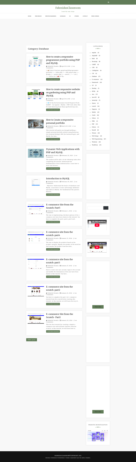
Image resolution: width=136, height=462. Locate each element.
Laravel (94, 106)
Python (94, 127)
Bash (93, 58)
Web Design (38, 16)
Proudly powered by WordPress (55, 457)
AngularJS (94, 55)
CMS (93, 67)
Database (62, 16)
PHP (93, 124)
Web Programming (50, 16)
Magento (94, 109)
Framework (95, 82)
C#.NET (94, 64)
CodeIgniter (95, 70)
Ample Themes (86, 457)
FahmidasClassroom (68, 8)
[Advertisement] (68, 30)
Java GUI (94, 97)
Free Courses (95, 16)
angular (94, 52)
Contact (85, 16)
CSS (93, 73)
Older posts (32, 339)
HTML (93, 91)
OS (70, 16)
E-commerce (95, 79)
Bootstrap (94, 61)
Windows (94, 142)
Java (93, 94)
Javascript (94, 100)
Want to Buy (98, 306)
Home (29, 16)
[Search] (105, 208)
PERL (93, 121)
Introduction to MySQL (58, 178)
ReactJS (94, 130)
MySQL (94, 112)
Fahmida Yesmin (53, 66)
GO (93, 85)
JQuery (94, 103)
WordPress (95, 145)
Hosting (94, 88)
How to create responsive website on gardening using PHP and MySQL (63, 92)
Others (76, 16)
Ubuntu (94, 133)
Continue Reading (53, 79)
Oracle (93, 115)
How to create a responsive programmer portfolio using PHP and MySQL (63, 59)
